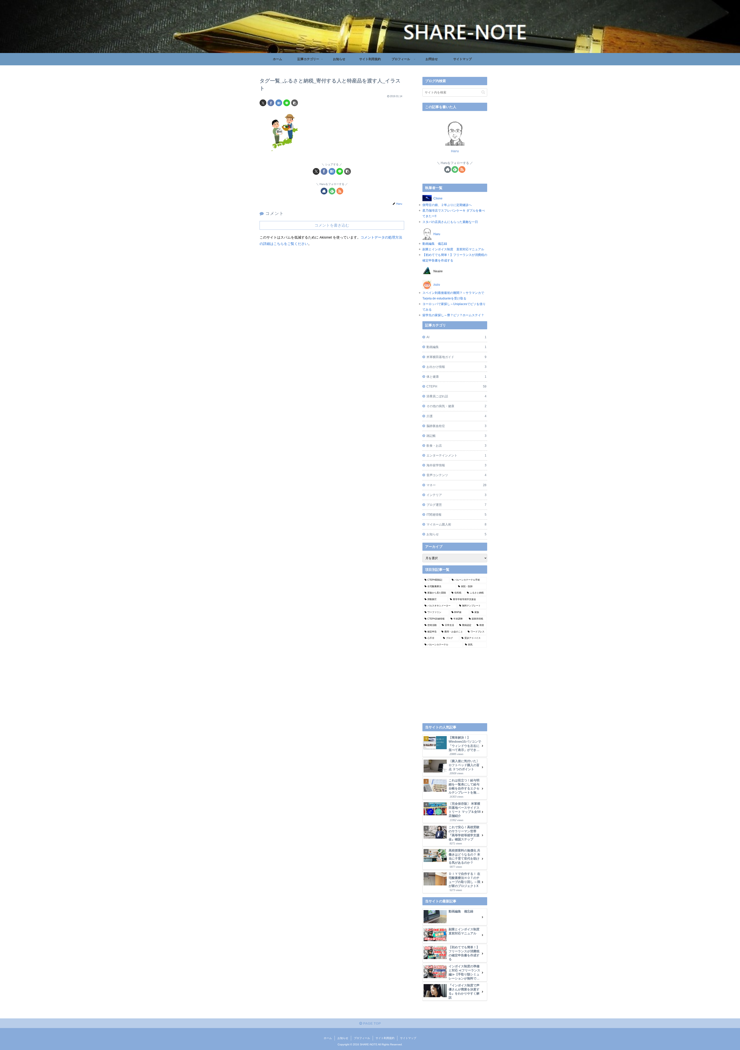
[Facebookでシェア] (270, 102)
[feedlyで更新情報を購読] (332, 191)
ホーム (328, 1038)
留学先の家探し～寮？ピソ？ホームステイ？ (453, 315)
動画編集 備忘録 (434, 243)
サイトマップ (408, 1038)
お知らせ (342, 1038)
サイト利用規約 (385, 1038)
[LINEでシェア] (286, 102)
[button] (294, 102)
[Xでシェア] (263, 102)
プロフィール (362, 1038)
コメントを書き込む (331, 225)
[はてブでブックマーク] (278, 102)
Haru (455, 151)
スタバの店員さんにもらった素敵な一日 (450, 222)
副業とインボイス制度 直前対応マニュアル (453, 249)
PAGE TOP (371, 1023)
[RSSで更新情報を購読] (339, 191)
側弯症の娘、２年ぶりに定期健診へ (447, 205)
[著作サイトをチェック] (324, 191)
